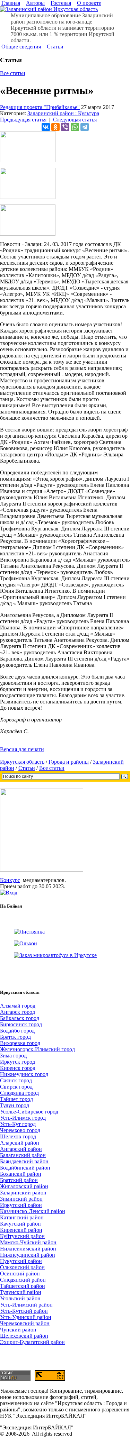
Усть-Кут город (18, 1124)
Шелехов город (18, 1136)
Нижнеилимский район (28, 1249)
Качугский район (20, 1224)
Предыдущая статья (23, 119)
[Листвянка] (29, 932)
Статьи (55, 46)
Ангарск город (17, 1012)
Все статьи (12, 73)
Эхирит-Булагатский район (32, 1342)
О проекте (89, 3)
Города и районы (69, 762)
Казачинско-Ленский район (32, 1211)
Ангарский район (21, 1149)
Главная (10, 3)
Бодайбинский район (25, 1168)
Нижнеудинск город (24, 1074)
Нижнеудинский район (27, 1255)
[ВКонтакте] (46, 127)
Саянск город (16, 1080)
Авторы (35, 3)
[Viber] (65, 127)
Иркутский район (21, 1205)
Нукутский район (21, 1261)
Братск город (15, 1037)
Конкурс (10, 880)
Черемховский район (25, 1323)
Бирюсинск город (21, 1024)
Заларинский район (23, 1192)
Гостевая (61, 3)
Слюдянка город (19, 1093)
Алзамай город (17, 1006)
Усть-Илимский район (26, 1305)
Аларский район (19, 1143)
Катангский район (22, 1217)
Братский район (19, 1180)
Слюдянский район (23, 1280)
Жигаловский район (24, 1186)
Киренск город (17, 1068)
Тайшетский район (22, 1286)
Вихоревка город (20, 1043)
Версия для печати (22, 749)
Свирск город (16, 1087)
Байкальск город (19, 1018)
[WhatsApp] (75, 127)
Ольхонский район (22, 1267)
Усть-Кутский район (24, 1311)
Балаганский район (23, 1155)
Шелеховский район (24, 1336)
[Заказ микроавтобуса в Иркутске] (55, 955)
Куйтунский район (22, 1236)
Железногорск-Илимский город (37, 1049)
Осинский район (20, 1273)
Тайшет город (16, 1099)
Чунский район (18, 1330)
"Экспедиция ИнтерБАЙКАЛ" (36, 1427)
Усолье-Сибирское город (29, 1112)
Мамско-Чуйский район (28, 1242)
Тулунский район (20, 1292)
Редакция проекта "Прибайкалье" (40, 107)
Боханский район (20, 1174)
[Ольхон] (25, 943)
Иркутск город (17, 1062)
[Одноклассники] (55, 127)
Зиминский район (21, 1199)
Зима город (13, 1055)
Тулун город (14, 1105)
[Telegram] (84, 127)
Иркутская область (22, 762)
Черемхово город (20, 1130)
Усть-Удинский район (25, 1317)
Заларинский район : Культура (63, 113)
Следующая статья (75, 119)
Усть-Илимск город (23, 1118)
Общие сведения (21, 46)
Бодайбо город (17, 1031)
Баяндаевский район (24, 1161)
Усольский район (20, 1298)
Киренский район (21, 1230)
